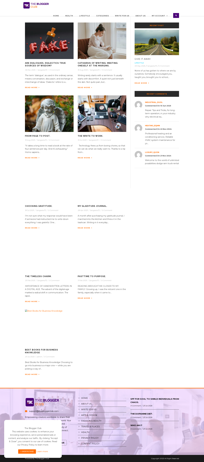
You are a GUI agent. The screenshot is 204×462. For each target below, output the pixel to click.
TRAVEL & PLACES (90, 426)
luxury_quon (152, 152)
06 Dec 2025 (30, 70)
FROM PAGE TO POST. (37, 136)
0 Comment (54, 70)
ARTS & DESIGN (89, 415)
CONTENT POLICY (90, 443)
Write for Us (122, 16)
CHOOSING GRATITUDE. (38, 206)
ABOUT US (86, 404)
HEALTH (85, 432)
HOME (84, 398)
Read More (31, 87)
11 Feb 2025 (82, 280)
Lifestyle (84, 16)
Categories (102, 16)
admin (39, 357)
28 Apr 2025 (83, 210)
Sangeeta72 (42, 70)
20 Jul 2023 (29, 357)
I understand (27, 451)
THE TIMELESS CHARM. (38, 276)
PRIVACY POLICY (90, 438)
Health (69, 16)
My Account (158, 16)
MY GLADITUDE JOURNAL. (92, 206)
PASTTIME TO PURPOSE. (92, 276)
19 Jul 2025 (82, 140)
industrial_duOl (154, 102)
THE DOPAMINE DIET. (141, 414)
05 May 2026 (140, 66)
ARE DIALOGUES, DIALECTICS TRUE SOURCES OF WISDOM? (45, 64)
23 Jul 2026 (147, 406)
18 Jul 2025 (29, 210)
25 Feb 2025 (30, 280)
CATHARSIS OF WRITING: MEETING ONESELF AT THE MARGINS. (98, 64)
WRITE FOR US (88, 409)
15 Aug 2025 (83, 70)
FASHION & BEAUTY (91, 421)
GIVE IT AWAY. (143, 59)
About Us (140, 16)
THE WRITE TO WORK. (90, 136)
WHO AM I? (136, 425)
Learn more (42, 451)
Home (56, 16)
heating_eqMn (152, 126)
